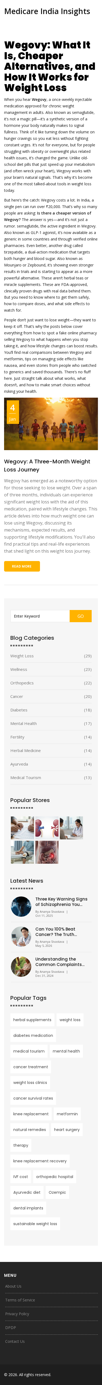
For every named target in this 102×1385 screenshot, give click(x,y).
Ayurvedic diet (27, 1192)
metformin (67, 1114)
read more (22, 566)
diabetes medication (33, 1035)
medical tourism (29, 1051)
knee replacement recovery (40, 1161)
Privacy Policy (17, 1313)
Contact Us (15, 1341)
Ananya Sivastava (52, 911)
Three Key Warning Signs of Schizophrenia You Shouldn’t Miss (61, 901)
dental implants (28, 1208)
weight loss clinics (30, 1082)
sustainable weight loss (35, 1223)
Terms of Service (20, 1299)
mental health (66, 1051)
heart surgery (67, 1129)
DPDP (10, 1327)
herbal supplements (32, 1020)
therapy (20, 1145)
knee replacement (31, 1114)
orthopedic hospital (54, 1176)
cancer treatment (30, 1067)
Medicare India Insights (47, 11)
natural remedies (29, 1129)
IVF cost (20, 1176)
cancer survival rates (33, 1098)
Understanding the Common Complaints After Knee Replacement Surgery (60, 962)
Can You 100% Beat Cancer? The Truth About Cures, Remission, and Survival (60, 931)
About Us (13, 1286)
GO (81, 616)
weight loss (70, 1020)
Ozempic (57, 1192)
